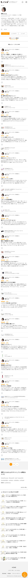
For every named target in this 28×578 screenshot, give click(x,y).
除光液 (2, 482)
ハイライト (11, 480)
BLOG (5, 29)
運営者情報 (4, 573)
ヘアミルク (22, 480)
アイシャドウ (11, 477)
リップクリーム (7, 482)
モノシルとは (17, 570)
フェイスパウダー (4, 480)
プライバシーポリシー (16, 573)
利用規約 (9, 573)
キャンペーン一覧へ (14, 39)
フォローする (5, 33)
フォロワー (15, 33)
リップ (16, 477)
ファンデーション (4, 477)
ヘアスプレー (16, 480)
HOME (14, 567)
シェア (23, 33)
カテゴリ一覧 (10, 570)
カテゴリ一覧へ (24, 487)
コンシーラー (20, 477)
